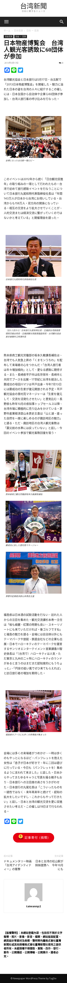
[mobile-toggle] (6, 22)
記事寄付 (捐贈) (37, 837)
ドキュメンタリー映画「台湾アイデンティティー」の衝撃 (18, 865)
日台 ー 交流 (32, 30)
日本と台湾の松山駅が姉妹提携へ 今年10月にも (49, 865)
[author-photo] (33, 901)
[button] (62, 22)
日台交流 (18, 30)
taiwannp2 (33, 906)
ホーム (7, 30)
